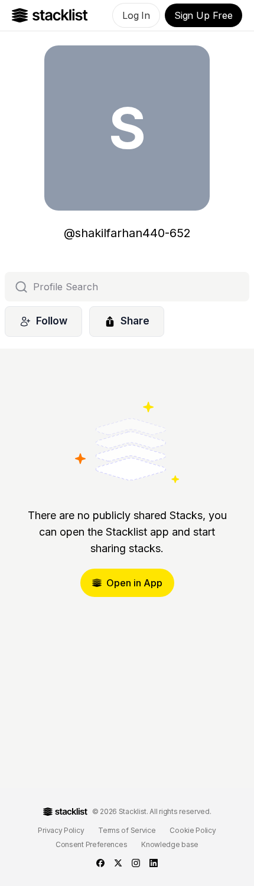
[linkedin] (153, 863)
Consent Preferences (91, 844)
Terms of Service (126, 830)
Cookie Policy (193, 830)
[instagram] (136, 863)
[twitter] (118, 863)
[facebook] (100, 863)
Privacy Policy (61, 830)
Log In (136, 15)
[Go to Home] (50, 15)
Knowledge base (169, 844)
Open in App (134, 583)
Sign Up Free (203, 15)
